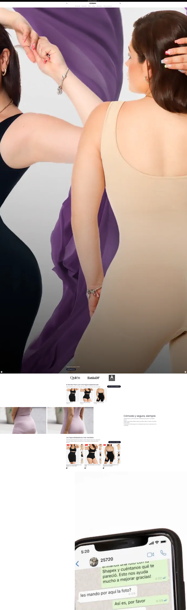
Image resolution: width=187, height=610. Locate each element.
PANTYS (89, 6)
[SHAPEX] (92, 3)
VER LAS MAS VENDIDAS (114, 442)
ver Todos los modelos (114, 386)
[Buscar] (66, 3)
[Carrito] (120, 3)
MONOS (93, 6)
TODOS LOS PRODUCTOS (107, 6)
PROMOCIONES (99, 6)
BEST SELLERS (77, 6)
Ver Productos (71, 369)
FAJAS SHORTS (84, 6)
